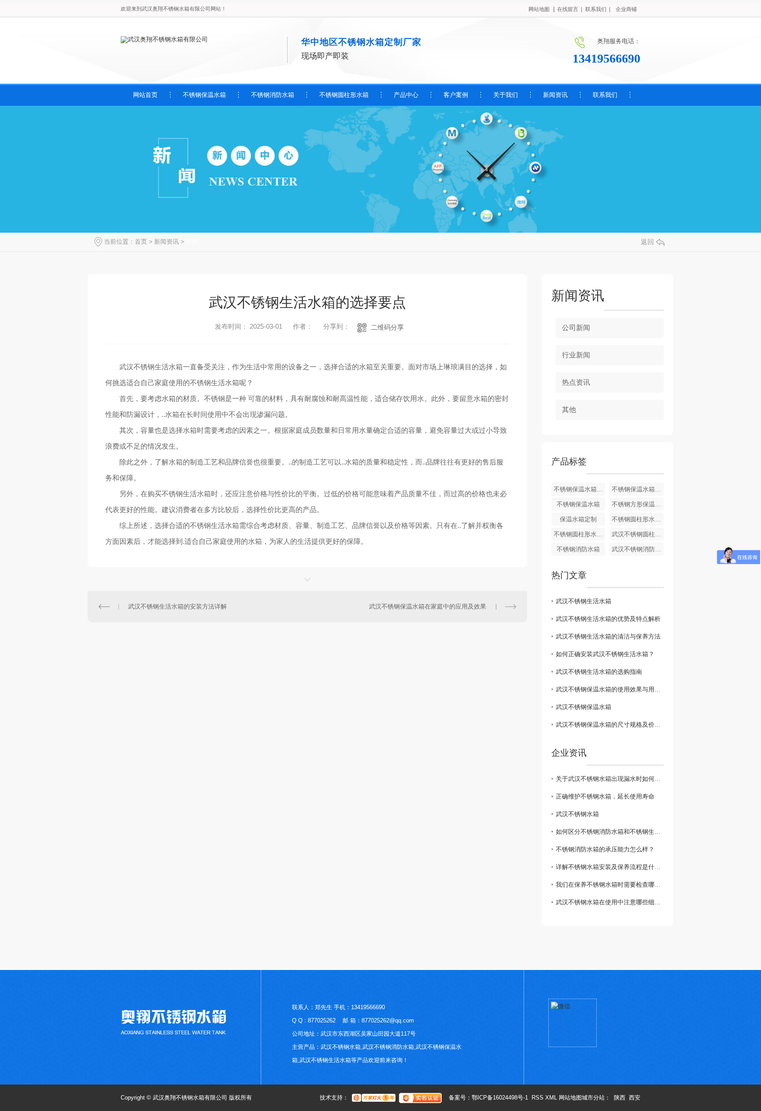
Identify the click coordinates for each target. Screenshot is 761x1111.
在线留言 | (569, 9)
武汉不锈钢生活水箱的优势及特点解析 (608, 618)
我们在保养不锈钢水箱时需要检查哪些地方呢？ (610, 884)
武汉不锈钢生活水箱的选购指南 (599, 671)
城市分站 (593, 1097)
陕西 (619, 1097)
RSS (537, 1097)
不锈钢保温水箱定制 (638, 489)
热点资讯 (576, 382)
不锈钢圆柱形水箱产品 (580, 534)
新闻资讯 (555, 95)
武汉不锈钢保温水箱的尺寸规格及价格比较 (610, 724)
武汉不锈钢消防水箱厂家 (638, 549)
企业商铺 (626, 9)
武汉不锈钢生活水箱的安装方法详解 (177, 606)
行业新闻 (576, 355)
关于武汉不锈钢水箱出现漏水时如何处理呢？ (610, 778)
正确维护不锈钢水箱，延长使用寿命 (605, 796)
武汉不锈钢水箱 (577, 813)
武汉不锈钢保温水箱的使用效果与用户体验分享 (610, 689)
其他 (192, 241)
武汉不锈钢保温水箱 (583, 706)
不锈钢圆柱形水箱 (344, 95)
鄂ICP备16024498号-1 (500, 1097)
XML (551, 1097)
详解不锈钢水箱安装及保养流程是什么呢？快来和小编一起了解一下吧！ (610, 866)
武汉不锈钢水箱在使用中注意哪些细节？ (610, 902)
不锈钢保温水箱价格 (580, 489)
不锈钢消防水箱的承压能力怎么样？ (605, 849)
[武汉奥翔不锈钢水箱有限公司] (164, 39)
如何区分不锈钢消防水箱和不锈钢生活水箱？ (610, 831)
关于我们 (505, 95)
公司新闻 (576, 327)
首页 (141, 241)
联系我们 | (597, 9)
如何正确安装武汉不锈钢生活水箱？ (605, 654)
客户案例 (455, 95)
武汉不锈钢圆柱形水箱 (638, 534)
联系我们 (605, 95)
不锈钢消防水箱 (272, 95)
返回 (647, 241)
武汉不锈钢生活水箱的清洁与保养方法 (608, 636)
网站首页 (145, 95)
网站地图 (539, 9)
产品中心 (406, 95)
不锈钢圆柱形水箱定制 (638, 519)
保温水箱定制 (578, 519)
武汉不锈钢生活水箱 (583, 601)
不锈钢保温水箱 (204, 95)
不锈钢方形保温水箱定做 (638, 504)
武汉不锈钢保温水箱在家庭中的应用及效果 (427, 606)
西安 (634, 1097)
